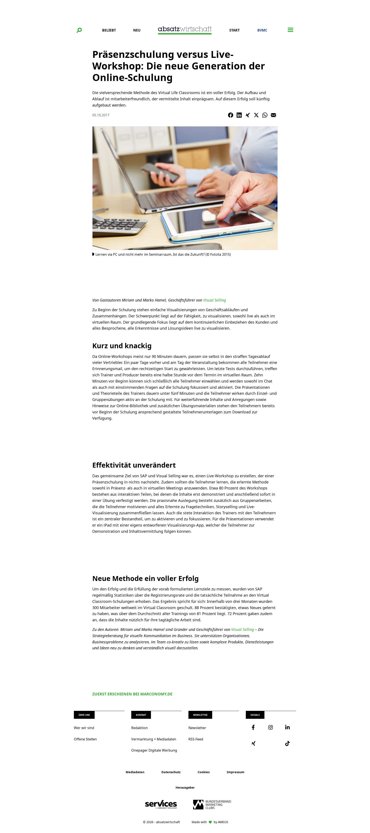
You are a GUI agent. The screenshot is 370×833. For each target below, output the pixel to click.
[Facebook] (230, 115)
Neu (136, 30)
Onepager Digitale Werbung (154, 750)
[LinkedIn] (239, 115)
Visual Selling (214, 300)
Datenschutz (171, 772)
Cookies (204, 772)
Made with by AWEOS (210, 822)
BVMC (262, 30)
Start (234, 30)
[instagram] (271, 727)
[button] (79, 30)
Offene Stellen (85, 739)
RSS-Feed (195, 739)
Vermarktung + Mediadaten (153, 739)
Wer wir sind (84, 727)
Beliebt (109, 30)
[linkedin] (287, 727)
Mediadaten (135, 772)
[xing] (254, 743)
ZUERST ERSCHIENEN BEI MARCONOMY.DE (132, 693)
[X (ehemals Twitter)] (256, 115)
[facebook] (254, 727)
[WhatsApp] (265, 115)
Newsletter (197, 727)
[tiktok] (287, 743)
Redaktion (139, 727)
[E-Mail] (273, 115)
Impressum (235, 772)
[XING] (247, 115)
